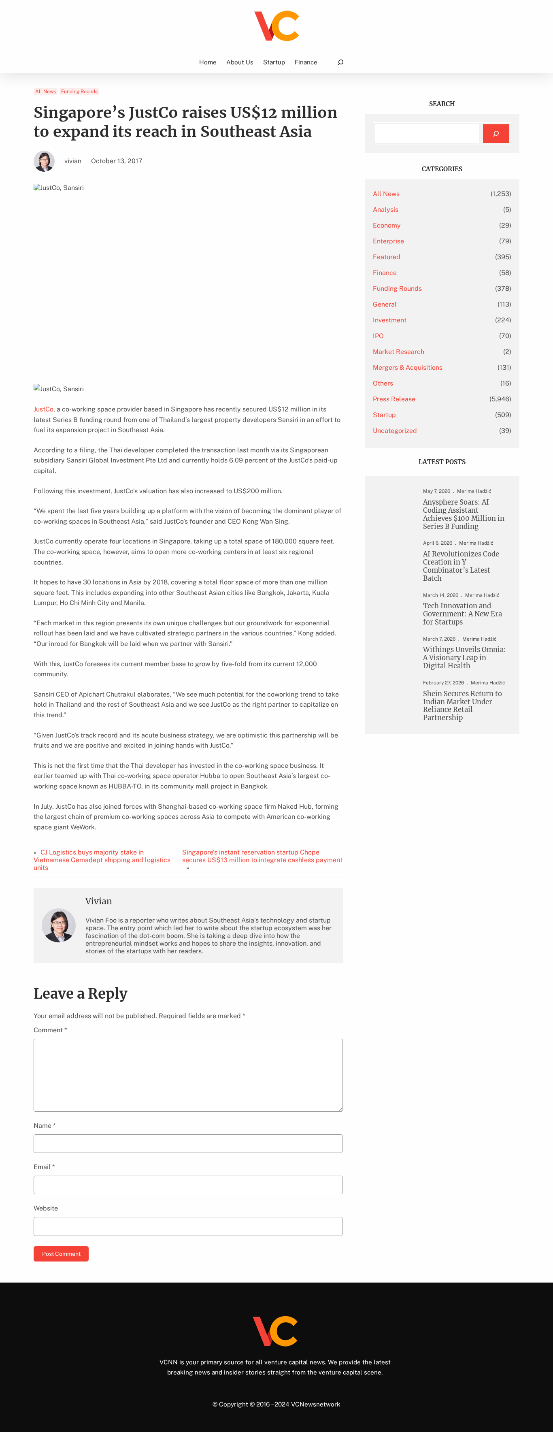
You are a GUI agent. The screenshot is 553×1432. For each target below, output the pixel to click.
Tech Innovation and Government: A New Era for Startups (462, 614)
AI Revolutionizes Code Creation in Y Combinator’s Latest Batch (461, 566)
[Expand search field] (340, 62)
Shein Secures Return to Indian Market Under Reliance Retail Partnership (462, 706)
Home (208, 62)
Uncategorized (395, 431)
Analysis (385, 209)
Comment (50, 1030)
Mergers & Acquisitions (407, 367)
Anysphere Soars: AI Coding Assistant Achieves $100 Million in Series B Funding (463, 515)
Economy (387, 225)
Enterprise (388, 241)
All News (45, 91)
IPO (378, 336)
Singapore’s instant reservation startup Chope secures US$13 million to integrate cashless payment (262, 856)
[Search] (496, 133)
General (385, 304)
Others (383, 383)
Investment (389, 320)
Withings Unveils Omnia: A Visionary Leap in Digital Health (464, 658)
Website (46, 1208)
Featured (386, 257)
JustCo (43, 409)
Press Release (394, 399)
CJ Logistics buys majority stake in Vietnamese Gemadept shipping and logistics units (102, 860)
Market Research (398, 352)
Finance (385, 273)
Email (44, 1167)
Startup (384, 415)
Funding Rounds (79, 91)
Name (44, 1125)
